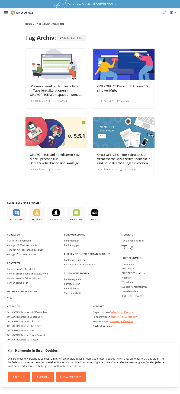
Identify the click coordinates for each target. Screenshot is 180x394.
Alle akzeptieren (71, 377)
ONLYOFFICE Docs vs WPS (20, 330)
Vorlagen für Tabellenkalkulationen (25, 249)
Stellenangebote (72, 292)
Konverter (14, 263)
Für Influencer (71, 288)
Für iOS (95, 219)
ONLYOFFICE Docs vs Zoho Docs (24, 321)
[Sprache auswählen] (172, 13)
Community (127, 264)
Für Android (76, 219)
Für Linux (37, 219)
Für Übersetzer (72, 283)
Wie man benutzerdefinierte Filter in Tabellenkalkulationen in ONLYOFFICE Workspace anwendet (56, 90)
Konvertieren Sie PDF (18, 282)
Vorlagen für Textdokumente (22, 245)
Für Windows (17, 219)
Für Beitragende (72, 279)
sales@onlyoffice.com (122, 312)
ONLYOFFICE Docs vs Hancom (22, 339)
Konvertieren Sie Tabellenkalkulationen (27, 273)
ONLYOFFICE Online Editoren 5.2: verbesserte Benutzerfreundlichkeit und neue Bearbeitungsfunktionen (123, 159)
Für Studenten (71, 240)
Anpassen (43, 377)
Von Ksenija (130, 169)
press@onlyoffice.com (121, 321)
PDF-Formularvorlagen (19, 240)
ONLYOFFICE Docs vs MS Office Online (27, 312)
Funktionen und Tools (75, 259)
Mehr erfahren (72, 366)
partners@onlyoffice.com (124, 316)
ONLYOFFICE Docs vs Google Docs (25, 316)
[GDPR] (133, 247)
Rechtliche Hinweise (131, 295)
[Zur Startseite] (22, 13)
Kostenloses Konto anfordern (79, 264)
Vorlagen (13, 234)
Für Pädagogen (72, 245)
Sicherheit (128, 234)
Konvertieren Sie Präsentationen (24, 278)
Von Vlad (62, 100)
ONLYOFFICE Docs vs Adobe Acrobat (26, 335)
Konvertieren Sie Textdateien (22, 269)
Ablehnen (19, 377)
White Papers (128, 282)
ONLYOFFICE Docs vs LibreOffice (24, 325)
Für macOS (56, 219)
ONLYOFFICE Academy (133, 273)
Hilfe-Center (127, 268)
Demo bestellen (129, 291)
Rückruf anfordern (103, 325)
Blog (28, 23)
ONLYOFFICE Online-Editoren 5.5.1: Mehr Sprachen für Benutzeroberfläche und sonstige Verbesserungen (55, 159)
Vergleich (13, 306)
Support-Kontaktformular (134, 286)
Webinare (126, 277)
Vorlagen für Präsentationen (22, 254)
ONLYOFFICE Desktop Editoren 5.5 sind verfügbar (122, 88)
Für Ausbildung (74, 234)
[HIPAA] (124, 247)
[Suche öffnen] (164, 13)
